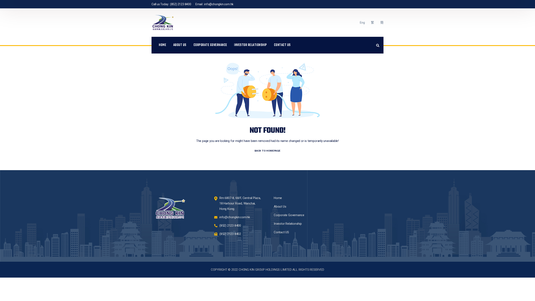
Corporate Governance (210, 45)
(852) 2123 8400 (180, 4)
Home (162, 45)
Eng (362, 22)
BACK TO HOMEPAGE (267, 150)
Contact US (282, 45)
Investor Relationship (250, 45)
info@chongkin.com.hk (218, 4)
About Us (179, 45)
